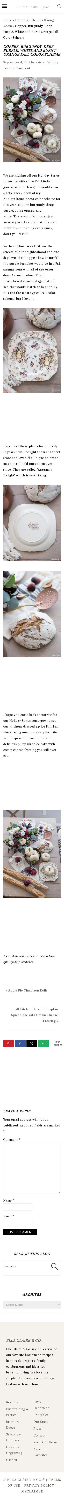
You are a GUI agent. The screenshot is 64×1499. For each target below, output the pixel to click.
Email (8, 1216)
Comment (11, 1139)
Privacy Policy (39, 1485)
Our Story (40, 1421)
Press (37, 1428)
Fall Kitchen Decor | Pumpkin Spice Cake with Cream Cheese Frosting (34, 1015)
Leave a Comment (16, 68)
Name (8, 1200)
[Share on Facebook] (20, 1043)
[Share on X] (31, 1043)
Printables (40, 1415)
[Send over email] (43, 1043)
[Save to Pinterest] (8, 1043)
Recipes (12, 1402)
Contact (39, 1435)
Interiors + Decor (28, 20)
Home (7, 20)
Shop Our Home (45, 1442)
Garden (11, 1460)
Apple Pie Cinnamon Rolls (27, 990)
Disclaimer (32, 1491)
